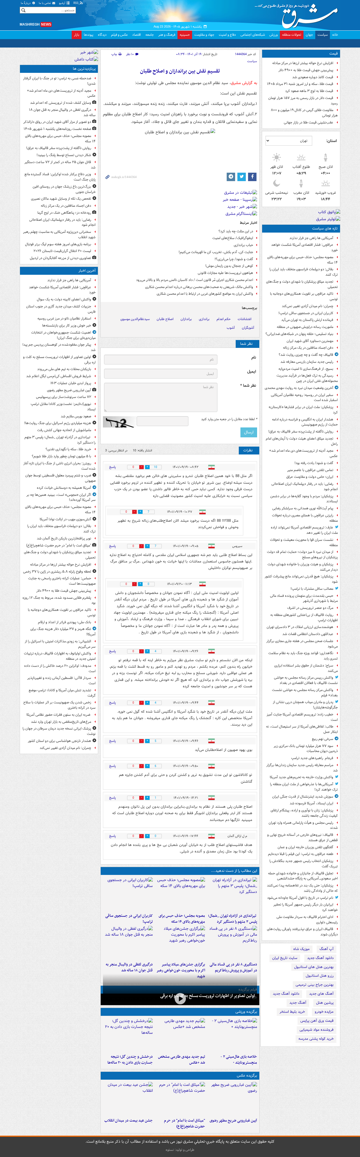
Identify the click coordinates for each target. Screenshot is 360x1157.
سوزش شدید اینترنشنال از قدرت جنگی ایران (302, 796)
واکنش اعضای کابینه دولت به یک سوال (64, 299)
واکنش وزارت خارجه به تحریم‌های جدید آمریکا (301, 777)
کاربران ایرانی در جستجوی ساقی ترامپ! (305, 313)
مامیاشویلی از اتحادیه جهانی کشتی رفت (64, 430)
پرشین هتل (325, 1003)
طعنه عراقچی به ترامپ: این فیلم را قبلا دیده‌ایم (300, 854)
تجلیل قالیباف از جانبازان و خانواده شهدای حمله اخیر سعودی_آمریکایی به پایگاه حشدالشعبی (303, 876)
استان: (331, 141)
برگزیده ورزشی (246, 1012)
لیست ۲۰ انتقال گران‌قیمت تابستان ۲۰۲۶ (62, 251)
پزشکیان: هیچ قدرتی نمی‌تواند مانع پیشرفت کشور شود (301, 579)
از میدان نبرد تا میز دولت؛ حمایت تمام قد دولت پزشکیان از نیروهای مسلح (302, 554)
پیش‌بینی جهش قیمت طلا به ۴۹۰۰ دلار (305, 70)
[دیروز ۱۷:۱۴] (232, 1035)
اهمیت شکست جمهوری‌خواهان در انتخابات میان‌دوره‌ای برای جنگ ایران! (63, 335)
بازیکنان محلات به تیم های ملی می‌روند (64, 369)
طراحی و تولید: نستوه (180, 1150)
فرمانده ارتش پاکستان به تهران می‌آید (307, 320)
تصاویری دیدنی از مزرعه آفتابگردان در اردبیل (60, 258)
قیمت (333, 54)
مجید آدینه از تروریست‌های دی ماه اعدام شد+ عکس (303, 453)
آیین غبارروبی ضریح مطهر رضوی (233, 1120)
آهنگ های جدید (321, 994)
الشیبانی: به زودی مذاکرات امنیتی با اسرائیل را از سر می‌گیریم (60, 644)
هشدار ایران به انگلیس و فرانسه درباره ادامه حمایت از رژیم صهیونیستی (305, 422)
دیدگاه (102, 34)
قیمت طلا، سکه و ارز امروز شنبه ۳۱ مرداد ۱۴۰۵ (300, 84)
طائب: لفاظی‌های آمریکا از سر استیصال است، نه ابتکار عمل (302, 729)
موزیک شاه (301, 949)
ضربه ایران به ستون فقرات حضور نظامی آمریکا (58, 714)
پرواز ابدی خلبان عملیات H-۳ (71, 383)
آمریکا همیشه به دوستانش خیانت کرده (64, 487)
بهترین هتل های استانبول (314, 967)
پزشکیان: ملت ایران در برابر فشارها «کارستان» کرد (303, 409)
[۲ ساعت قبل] (180, 1099)
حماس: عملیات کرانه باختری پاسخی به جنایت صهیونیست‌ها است (62, 581)
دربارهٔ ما (26, 3)
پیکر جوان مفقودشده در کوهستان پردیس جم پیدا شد (59, 347)
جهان (309, 34)
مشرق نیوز (298, 14)
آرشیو (62, 3)
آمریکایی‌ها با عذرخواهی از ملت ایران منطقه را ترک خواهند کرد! (304, 787)
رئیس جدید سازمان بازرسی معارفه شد (306, 361)
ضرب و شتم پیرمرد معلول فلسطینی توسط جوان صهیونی (60, 478)
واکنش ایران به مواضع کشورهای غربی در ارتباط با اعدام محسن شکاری (205, 293)
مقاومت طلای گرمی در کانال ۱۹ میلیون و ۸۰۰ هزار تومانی (304, 112)
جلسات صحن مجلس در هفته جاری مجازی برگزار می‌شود (302, 643)
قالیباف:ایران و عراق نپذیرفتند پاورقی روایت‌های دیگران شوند (302, 931)
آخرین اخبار (87, 271)
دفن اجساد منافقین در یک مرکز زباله (308, 347)
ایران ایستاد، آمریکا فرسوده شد (311, 803)
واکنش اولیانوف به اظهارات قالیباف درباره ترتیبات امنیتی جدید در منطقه (60, 656)
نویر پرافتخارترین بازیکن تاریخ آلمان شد (64, 538)
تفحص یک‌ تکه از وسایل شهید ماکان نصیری (61, 198)
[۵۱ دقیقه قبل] (180, 999)
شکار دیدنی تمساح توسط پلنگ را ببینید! (64, 155)
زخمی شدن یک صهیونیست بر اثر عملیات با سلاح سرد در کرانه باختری (59, 705)
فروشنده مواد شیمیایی (317, 1030)
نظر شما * (248, 386)
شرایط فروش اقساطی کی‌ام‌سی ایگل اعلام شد (58, 376)
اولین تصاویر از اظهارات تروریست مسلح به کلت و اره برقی (207, 996)
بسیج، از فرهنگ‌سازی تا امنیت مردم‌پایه (305, 369)
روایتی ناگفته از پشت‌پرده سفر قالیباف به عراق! (300, 431)
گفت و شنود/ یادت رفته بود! (313, 463)
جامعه (149, 34)
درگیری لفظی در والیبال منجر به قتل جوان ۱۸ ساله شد (129, 967)
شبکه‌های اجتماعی (252, 34)
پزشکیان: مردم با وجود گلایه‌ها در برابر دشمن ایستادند (304, 499)
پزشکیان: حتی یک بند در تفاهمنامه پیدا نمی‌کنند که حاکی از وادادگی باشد (302, 888)
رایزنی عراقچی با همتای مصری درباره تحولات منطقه (305, 518)
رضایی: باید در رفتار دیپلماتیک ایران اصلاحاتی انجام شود (304, 486)
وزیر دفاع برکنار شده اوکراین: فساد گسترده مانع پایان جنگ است (60, 177)
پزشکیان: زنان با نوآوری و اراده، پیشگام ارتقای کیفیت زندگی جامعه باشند (304, 813)
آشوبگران (248, 327)
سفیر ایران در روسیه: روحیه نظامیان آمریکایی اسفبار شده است (304, 397)
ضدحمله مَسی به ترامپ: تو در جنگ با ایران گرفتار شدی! (59, 81)
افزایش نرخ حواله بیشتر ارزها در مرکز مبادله (302, 63)
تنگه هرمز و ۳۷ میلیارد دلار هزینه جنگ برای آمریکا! (63, 631)
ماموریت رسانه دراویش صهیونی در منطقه (305, 327)
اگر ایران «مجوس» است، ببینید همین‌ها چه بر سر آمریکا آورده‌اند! (61, 497)
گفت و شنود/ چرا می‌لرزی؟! (234, 259)
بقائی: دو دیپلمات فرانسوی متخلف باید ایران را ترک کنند (303, 272)
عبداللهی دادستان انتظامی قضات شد (307, 634)
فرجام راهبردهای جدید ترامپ (312, 758)
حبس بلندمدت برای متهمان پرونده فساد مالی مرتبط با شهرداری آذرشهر (304, 598)
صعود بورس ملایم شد (76, 416)
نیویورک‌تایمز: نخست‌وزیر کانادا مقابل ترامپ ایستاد (63, 406)
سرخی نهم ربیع (322, 739)
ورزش (273, 34)
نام (253, 358)
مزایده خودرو (324, 1012)
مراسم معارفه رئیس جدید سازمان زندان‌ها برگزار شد (302, 767)
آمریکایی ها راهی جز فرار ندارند (311, 238)
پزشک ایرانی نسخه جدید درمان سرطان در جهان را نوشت (59, 731)
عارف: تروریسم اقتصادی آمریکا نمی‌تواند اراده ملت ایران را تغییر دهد (304, 530)
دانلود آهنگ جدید (320, 958)
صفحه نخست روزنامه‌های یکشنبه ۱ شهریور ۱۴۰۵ (57, 129)
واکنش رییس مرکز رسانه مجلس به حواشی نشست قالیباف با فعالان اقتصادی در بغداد (306, 680)
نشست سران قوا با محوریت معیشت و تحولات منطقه (304, 542)
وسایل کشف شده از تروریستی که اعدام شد (60, 102)
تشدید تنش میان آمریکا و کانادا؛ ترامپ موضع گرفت (62, 693)
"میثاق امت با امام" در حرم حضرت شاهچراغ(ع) (184, 1123)
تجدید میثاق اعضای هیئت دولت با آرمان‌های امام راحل (302, 441)
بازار (76, 34)
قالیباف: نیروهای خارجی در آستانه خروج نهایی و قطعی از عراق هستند (302, 837)
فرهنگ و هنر (166, 34)
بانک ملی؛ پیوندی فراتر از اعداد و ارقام (64, 622)
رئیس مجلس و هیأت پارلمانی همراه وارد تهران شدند (303, 825)
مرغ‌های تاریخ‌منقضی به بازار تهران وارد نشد (61, 721)
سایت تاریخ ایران (284, 958)
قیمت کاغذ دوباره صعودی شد (312, 77)
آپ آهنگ (327, 949)
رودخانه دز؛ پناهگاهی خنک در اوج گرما (64, 212)
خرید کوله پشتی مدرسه (316, 1039)
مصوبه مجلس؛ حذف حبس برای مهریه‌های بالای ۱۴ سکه (302, 260)
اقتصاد (136, 34)
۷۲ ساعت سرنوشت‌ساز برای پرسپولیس (63, 397)
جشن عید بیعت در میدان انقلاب (128, 1120)
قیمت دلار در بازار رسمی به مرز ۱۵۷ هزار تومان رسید (303, 100)
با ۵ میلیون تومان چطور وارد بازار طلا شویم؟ (61, 456)
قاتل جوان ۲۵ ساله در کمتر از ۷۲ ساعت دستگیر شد (60, 164)
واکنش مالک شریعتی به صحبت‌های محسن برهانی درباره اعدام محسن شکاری (199, 287)
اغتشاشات (244, 319)
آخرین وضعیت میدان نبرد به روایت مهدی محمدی (299, 388)
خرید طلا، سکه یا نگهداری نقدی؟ (68, 449)
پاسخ (112, 467)
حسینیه (185, 34)
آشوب (231, 327)
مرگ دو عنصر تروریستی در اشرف (310, 608)
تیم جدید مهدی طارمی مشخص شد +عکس (181, 1060)
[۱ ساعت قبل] (232, 894)
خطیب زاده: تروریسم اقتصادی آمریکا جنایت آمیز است (302, 717)
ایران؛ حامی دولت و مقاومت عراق (309, 477)
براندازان (186, 319)
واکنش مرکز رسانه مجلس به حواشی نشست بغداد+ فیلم (305, 692)
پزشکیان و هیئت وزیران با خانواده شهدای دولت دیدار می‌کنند (302, 567)
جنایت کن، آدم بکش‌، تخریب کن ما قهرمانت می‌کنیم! (216, 252)
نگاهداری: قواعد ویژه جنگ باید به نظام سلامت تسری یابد (303, 655)
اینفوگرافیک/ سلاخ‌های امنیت (232, 238)
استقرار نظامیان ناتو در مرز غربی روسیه (64, 318)
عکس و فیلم (119, 34)
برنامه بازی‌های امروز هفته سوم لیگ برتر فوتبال (58, 244)
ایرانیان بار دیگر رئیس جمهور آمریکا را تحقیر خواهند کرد (305, 907)
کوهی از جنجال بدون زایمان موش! (229, 266)
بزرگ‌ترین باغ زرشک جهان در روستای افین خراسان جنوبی (64, 189)
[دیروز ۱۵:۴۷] (180, 1035)
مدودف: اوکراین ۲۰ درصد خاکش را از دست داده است (60, 668)
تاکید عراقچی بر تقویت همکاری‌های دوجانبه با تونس (304, 296)
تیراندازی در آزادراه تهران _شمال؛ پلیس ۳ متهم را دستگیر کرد (232, 919)
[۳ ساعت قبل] (128, 894)
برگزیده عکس (247, 1076)
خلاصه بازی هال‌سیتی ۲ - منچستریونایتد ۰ (238, 1060)
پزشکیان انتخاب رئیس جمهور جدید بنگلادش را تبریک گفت (303, 863)
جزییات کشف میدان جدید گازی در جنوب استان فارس (61, 309)
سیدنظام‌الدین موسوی (135, 319)
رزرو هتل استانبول (320, 976)
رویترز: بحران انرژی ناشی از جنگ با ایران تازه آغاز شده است (59, 466)
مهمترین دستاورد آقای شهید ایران (310, 341)
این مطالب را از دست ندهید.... (234, 871)
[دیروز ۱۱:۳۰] (128, 1035)
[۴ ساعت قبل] (232, 943)
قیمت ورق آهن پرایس (317, 1021)
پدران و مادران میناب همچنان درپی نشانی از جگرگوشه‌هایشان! (305, 704)
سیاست (323, 34)
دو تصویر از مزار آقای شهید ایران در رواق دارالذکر (57, 122)
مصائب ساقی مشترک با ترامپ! (312, 588)
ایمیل (251, 372)
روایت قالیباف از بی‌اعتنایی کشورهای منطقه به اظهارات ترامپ (304, 617)
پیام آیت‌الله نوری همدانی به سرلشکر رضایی (302, 508)
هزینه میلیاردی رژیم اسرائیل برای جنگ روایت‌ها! (57, 423)
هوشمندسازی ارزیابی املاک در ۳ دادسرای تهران (300, 627)
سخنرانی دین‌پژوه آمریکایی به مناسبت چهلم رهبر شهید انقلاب (59, 234)
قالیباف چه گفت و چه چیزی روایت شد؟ (306, 354)
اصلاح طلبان (165, 319)
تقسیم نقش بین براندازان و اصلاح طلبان (180, 71)
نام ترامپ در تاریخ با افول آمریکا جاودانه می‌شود (300, 898)
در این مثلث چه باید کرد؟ (236, 231)
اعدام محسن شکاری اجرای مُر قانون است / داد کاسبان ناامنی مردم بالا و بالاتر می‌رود (194, 280)
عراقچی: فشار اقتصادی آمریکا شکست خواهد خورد (304, 247)
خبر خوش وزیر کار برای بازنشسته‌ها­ (66, 325)
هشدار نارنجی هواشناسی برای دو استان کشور (59, 741)
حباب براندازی (243, 245)
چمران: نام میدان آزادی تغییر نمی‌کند (307, 306)
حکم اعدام (224, 319)
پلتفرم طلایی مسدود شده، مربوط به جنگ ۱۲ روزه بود (59, 600)
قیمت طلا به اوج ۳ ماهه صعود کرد (309, 91)
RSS (76, 3)
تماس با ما (45, 3)
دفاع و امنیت (227, 34)
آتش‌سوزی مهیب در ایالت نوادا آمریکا (65, 519)
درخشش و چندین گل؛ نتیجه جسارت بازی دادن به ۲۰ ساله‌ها (130, 1060)
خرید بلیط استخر (292, 1012)
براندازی (204, 319)
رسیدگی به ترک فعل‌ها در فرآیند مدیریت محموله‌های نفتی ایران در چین (307, 378)
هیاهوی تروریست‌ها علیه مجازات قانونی (225, 273)
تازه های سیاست (325, 228)
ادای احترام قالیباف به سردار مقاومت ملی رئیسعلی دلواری (307, 919)
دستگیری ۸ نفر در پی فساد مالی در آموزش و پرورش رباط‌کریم (233, 967)
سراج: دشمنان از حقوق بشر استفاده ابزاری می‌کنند (306, 668)
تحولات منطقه (291, 34)
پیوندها (88, 34)
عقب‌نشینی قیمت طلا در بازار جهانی (308, 122)
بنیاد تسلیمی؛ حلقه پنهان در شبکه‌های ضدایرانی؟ (299, 334)
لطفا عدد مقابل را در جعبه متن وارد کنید (229, 419)
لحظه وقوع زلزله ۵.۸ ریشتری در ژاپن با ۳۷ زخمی (57, 571)
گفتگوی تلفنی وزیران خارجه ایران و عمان (305, 847)
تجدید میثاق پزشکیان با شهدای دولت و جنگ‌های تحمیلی (302, 284)
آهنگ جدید (297, 1003)
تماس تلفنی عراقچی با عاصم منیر (310, 470)
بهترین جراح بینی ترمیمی (315, 985)
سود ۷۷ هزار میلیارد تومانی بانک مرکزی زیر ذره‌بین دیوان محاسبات (306, 748)
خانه (335, 34)
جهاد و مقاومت (204, 34)
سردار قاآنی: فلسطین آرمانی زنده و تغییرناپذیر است (61, 680)
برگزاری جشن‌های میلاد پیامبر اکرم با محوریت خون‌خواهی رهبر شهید (180, 970)
